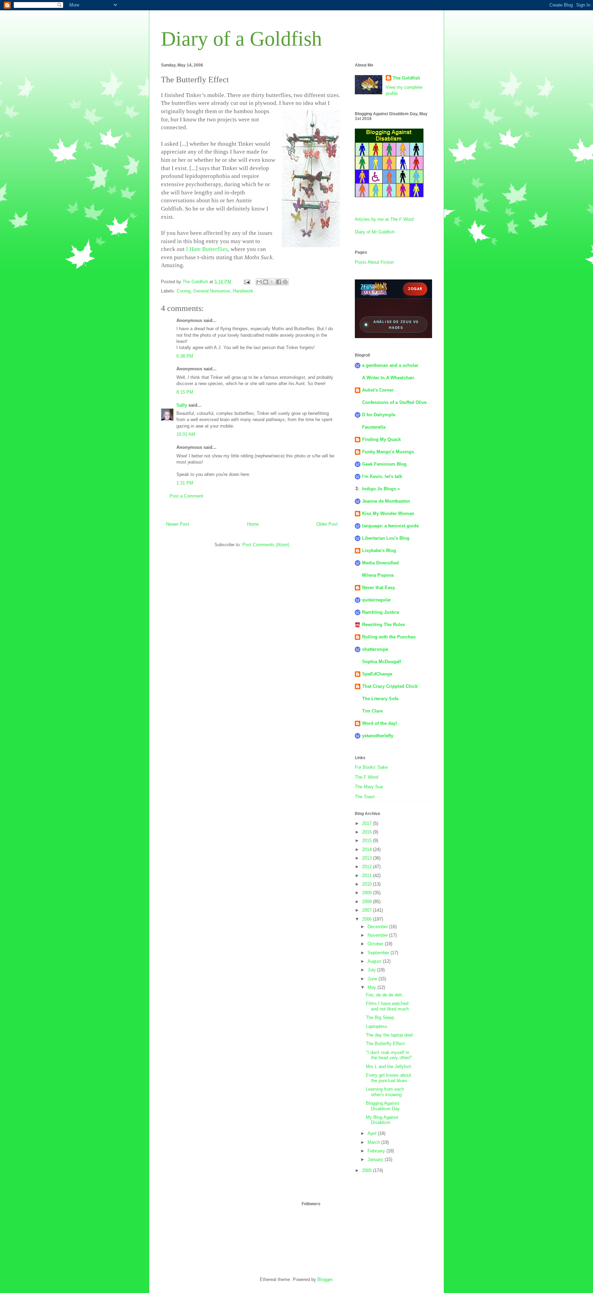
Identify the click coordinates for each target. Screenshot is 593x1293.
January (376, 1159)
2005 (367, 1170)
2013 (367, 858)
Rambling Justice (380, 612)
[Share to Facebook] (278, 281)
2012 (367, 866)
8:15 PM (184, 392)
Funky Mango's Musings (388, 451)
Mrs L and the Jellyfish (388, 1066)
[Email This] (259, 281)
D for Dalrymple (378, 414)
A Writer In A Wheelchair (388, 377)
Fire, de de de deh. (384, 994)
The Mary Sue (369, 786)
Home (253, 524)
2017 (367, 823)
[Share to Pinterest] (285, 281)
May (372, 987)
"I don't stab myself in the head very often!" (389, 1055)
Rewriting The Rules (383, 624)
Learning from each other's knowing (385, 1092)
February (377, 1150)
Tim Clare (372, 711)
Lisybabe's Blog (379, 550)
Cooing (183, 291)
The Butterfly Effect (385, 1043)
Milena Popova (378, 575)
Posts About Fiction (374, 262)
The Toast (365, 796)
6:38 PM (184, 356)
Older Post (327, 524)
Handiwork (243, 291)
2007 (367, 910)
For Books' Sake (371, 767)
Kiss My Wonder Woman (388, 513)
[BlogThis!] (265, 281)
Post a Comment (186, 496)
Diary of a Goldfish (241, 38)
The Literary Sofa (380, 698)
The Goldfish (406, 78)
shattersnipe (375, 649)
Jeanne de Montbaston (386, 501)
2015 (367, 840)
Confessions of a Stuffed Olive (394, 402)
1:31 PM (184, 483)
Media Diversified (380, 562)
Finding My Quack (381, 439)
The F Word (366, 777)
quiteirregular (376, 599)
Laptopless (376, 1026)
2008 (367, 901)
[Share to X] (272, 281)
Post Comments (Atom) (265, 544)
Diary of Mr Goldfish (375, 232)
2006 (367, 919)
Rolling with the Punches (389, 636)
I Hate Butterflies (207, 249)
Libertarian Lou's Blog (385, 538)
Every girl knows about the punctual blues (388, 1078)
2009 (367, 892)
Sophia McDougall (381, 661)
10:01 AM (185, 434)
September (379, 952)
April (373, 1133)
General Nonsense (211, 291)
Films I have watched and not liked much (387, 1006)
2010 (367, 884)
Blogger (324, 1279)
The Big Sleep (380, 1017)
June (373, 978)
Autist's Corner (378, 390)
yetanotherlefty (377, 735)
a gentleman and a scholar (390, 365)
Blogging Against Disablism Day (383, 1106)
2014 (367, 849)
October (376, 943)
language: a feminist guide (390, 525)
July (372, 969)
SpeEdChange (377, 674)
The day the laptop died (389, 1035)
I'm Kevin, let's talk (382, 476)
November (378, 935)
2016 (367, 832)
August (375, 961)
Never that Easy (378, 587)
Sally (181, 405)
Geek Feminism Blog (384, 464)
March (374, 1142)
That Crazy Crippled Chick (390, 686)
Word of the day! (379, 723)
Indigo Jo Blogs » (381, 488)
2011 (367, 875)
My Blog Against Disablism (382, 1120)
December (378, 926)
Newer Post (177, 524)
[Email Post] (247, 281)
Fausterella (373, 427)
